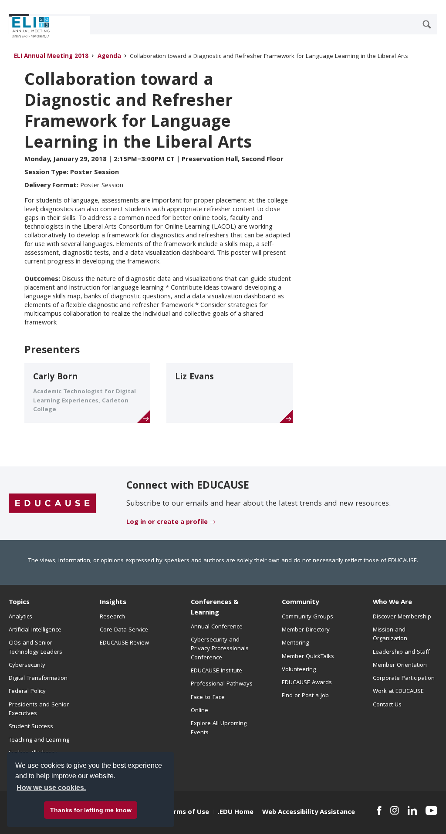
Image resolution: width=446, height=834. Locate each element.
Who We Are (392, 602)
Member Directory (306, 630)
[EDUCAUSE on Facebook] (379, 810)
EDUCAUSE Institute (216, 671)
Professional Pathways (222, 684)
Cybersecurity (27, 665)
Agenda (109, 57)
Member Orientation (400, 665)
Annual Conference (217, 627)
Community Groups (307, 617)
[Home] (47, 27)
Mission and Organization (390, 634)
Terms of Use (187, 812)
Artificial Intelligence (35, 630)
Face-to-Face (208, 697)
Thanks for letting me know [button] (91, 810)
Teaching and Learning (39, 740)
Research (112, 617)
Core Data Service (124, 630)
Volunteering (299, 670)
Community (300, 602)
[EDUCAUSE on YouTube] (431, 810)
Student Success (31, 727)
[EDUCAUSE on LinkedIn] (412, 810)
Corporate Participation (404, 678)
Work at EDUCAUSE (398, 691)
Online (199, 711)
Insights (113, 602)
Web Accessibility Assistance (308, 812)
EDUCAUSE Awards (307, 683)
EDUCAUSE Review (124, 643)
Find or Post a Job (305, 696)
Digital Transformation (38, 678)
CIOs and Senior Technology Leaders (35, 647)
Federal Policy (27, 691)
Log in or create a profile (167, 522)
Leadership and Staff (401, 652)
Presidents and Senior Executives (39, 709)
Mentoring (295, 643)
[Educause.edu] (52, 503)
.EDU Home (235, 812)
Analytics (20, 617)
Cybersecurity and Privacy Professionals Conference (220, 649)
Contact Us (387, 705)
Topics (19, 602)
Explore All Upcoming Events (219, 728)
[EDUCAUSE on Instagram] (394, 810)
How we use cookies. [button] (51, 787)
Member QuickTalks (308, 657)
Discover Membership (402, 617)
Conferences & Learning (215, 607)
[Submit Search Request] (427, 24)
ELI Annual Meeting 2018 (51, 57)
